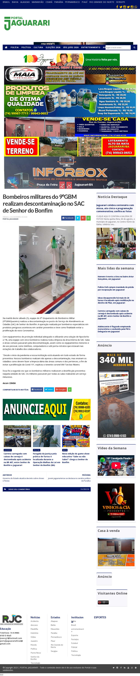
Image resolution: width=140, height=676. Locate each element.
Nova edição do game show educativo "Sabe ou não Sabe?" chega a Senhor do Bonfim (75, 458)
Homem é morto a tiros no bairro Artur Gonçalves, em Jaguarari (116, 277)
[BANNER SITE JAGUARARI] (70, 65)
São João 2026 (71, 47)
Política (26, 47)
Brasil (6, 2)
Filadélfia (34, 629)
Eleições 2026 (53, 47)
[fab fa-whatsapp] (135, 6)
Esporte (74, 635)
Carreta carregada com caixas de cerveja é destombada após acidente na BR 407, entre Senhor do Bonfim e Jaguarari (17, 459)
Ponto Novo (36, 653)
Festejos (75, 639)
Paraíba (58, 2)
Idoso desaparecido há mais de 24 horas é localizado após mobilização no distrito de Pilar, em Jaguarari (116, 300)
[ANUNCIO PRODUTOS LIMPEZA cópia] (70, 116)
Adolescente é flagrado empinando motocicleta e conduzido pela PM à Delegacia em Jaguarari (114, 329)
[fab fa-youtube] (128, 667)
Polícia (15, 47)
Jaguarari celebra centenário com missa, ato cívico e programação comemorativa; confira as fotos (115, 208)
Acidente (7, 450)
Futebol (74, 643)
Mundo (34, 645)
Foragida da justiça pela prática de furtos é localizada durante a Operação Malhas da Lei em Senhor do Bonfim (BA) (46, 459)
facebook (85, 489)
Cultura (38, 47)
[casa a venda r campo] (70, 136)
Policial (37, 450)
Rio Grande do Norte (101, 2)
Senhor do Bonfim (35, 658)
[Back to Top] (135, 667)
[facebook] (117, 6)
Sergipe (120, 2)
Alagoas (25, 2)
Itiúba (33, 637)
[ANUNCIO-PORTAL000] (47, 419)
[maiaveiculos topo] (70, 84)
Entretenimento (90, 47)
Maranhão (38, 2)
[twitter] (120, 6)
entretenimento (77, 630)
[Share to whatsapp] (88, 218)
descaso (34, 625)
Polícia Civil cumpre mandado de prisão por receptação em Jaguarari (116, 288)
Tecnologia (35, 663)
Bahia (15, 2)
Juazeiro (34, 641)
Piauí (85, 2)
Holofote (34, 633)
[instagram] (124, 6)
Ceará (49, 2)
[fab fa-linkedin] (124, 667)
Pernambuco (72, 2)
